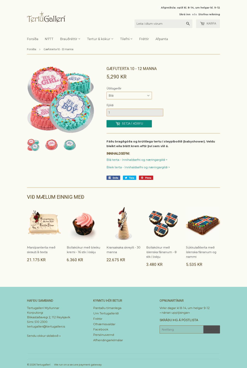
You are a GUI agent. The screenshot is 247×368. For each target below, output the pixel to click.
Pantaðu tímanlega (107, 308)
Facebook (100, 329)
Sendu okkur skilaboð (43, 336)
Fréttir (144, 39)
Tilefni (125, 39)
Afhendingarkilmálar (108, 340)
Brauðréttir (69, 39)
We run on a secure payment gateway (78, 364)
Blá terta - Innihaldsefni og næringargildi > (137, 160)
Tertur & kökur (99, 39)
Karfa (211, 23)
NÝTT (49, 39)
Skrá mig (211, 329)
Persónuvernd (103, 335)
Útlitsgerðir (114, 88)
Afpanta (162, 39)
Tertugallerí (43, 364)
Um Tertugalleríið (106, 313)
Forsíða (32, 39)
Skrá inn (184, 14)
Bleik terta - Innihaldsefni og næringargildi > (138, 167)
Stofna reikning (209, 14)
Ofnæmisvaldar (104, 324)
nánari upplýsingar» (176, 312)
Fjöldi (110, 105)
